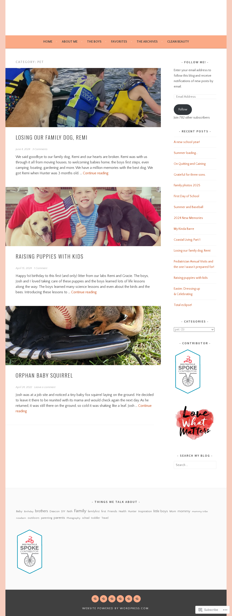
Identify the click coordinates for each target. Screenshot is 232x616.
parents (59, 518)
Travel (105, 518)
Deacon (55, 511)
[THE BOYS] (112, 598)
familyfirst (94, 511)
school (85, 518)
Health (122, 511)
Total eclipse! (183, 305)
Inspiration (145, 511)
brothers (41, 511)
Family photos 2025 (187, 185)
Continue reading (96, 173)
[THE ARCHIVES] (128, 598)
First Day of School (186, 196)
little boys (160, 511)
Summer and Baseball (188, 207)
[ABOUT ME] (103, 598)
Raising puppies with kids (50, 256)
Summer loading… (186, 153)
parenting (46, 518)
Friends (112, 511)
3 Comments (39, 149)
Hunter (132, 511)
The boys (94, 42)
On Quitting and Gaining (189, 164)
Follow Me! (195, 62)
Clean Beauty (178, 42)
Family (80, 510)
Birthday (29, 511)
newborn (21, 518)
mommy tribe (200, 511)
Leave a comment (45, 387)
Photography (73, 518)
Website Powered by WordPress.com (115, 608)
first (103, 511)
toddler (95, 518)
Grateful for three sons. (190, 175)
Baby (19, 511)
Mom (172, 511)
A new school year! (187, 142)
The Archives (147, 42)
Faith (69, 511)
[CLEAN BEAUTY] (137, 598)
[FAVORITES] (120, 598)
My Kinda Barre (184, 229)
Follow (183, 109)
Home (47, 42)
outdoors (33, 518)
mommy (184, 511)
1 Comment (40, 268)
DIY (63, 511)
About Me (69, 42)
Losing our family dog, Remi (52, 137)
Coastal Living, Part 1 (187, 240)
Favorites (119, 42)
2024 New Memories (188, 218)
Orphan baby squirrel (44, 375)
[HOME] (95, 598)
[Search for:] (195, 465)
